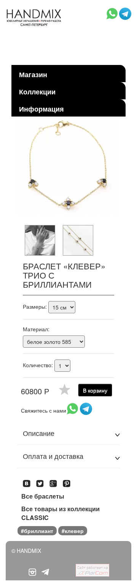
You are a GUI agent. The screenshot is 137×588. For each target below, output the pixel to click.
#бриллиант (37, 531)
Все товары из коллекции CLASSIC (60, 513)
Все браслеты (42, 496)
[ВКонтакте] (27, 481)
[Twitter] (40, 481)
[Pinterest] (67, 481)
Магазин (33, 74)
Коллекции (37, 92)
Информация (41, 109)
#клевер (73, 531)
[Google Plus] (53, 481)
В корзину (95, 390)
